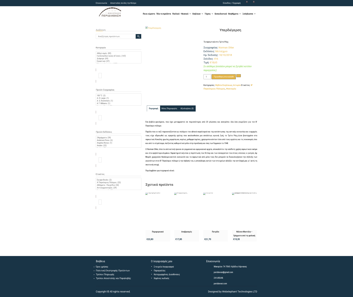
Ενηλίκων (196, 14)
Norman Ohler (226, 47)
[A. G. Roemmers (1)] (119, 101)
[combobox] (118, 75)
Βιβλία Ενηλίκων (223, 85)
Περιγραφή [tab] (153, 108)
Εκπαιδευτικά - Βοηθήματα (226, 14)
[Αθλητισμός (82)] (119, 53)
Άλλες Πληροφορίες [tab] (169, 108)
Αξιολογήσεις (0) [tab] (187, 108)
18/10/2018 (225, 55)
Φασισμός (231, 88)
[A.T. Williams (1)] (119, 103)
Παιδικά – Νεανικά (180, 14)
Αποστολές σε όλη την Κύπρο (123, 3)
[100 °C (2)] (119, 95)
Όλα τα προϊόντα (164, 14)
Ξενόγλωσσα (247, 14)
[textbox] (100, 75)
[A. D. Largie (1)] (119, 98)
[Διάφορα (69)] (119, 58)
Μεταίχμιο (221, 51)
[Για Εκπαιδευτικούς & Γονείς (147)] (119, 56)
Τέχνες (208, 14)
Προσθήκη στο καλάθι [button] (157, 211)
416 (216, 58)
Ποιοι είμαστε (149, 14)
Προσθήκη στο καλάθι (224, 76)
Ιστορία (237, 85)
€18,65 (213, 62)
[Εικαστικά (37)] (119, 61)
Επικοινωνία (101, 3)
